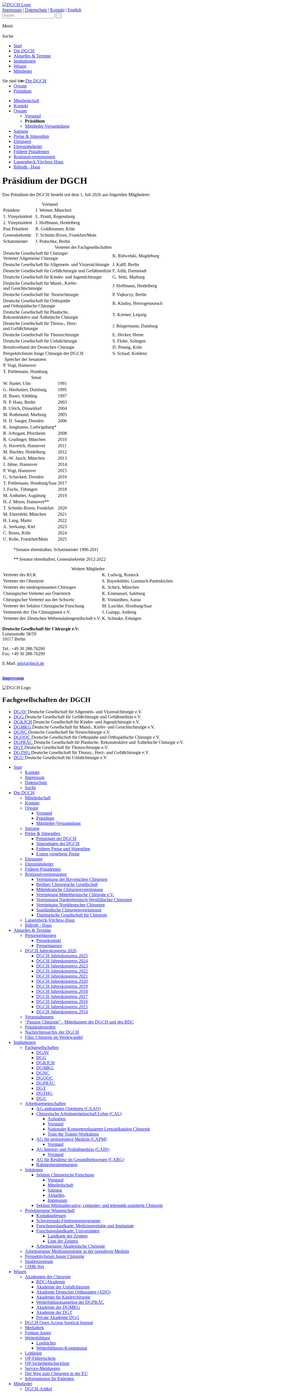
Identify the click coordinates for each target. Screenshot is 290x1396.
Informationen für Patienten (49, 1378)
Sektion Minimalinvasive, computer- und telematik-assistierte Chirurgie (99, 1205)
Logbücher (46, 1343)
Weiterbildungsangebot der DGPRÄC (70, 1302)
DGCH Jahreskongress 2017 (62, 996)
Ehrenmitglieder (28, 146)
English (74, 9)
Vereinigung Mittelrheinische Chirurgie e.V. (75, 894)
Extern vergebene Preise (58, 853)
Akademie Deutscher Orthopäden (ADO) (73, 1292)
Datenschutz (36, 9)
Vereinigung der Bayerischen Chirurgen (71, 879)
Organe (20, 85)
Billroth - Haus (27, 166)
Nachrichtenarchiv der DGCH (52, 1032)
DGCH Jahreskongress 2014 (62, 1011)
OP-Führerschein (40, 1358)
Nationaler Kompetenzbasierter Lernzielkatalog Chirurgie (99, 1129)
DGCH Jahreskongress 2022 (62, 971)
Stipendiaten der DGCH (58, 843)
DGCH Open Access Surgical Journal (59, 1322)
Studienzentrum (39, 1261)
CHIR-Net (34, 1266)
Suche (30, 787)
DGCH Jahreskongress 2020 (62, 981)
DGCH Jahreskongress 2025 (62, 955)
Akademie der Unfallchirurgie (63, 1286)
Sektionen (34, 1169)
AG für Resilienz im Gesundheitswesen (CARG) (80, 1159)
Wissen (20, 66)
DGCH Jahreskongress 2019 (62, 986)
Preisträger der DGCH (56, 838)
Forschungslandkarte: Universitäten (67, 1230)
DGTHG (22, 752)
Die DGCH (24, 50)
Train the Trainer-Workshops (73, 1134)
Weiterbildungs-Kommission (61, 1348)
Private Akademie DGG (57, 1317)
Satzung (21, 131)
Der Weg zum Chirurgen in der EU (56, 1373)
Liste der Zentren (63, 1241)
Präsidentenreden (40, 1027)
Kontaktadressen (51, 1215)
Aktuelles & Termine (32, 55)
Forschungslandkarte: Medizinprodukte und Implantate (85, 1225)
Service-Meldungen (42, 1368)
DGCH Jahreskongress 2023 (62, 966)
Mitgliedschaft (26, 100)
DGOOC (22, 737)
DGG (19, 716)
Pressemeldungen (40, 935)
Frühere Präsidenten (31, 151)
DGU (19, 757)
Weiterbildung (37, 1337)
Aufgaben (56, 1118)
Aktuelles (56, 1195)
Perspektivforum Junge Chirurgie (54, 1256)
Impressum (12, 9)
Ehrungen (22, 141)
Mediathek (34, 1327)
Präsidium (22, 91)
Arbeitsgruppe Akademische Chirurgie (70, 1246)
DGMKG (23, 727)
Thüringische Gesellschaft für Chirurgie (71, 915)
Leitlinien (33, 1353)
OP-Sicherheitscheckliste (47, 1363)
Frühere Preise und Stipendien (63, 848)
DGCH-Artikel (38, 1388)
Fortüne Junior (38, 1332)
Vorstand (33, 116)
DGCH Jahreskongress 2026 (50, 950)
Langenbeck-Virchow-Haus (38, 161)
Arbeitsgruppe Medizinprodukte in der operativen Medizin (77, 1251)
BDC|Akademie (50, 1281)
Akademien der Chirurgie (48, 1276)
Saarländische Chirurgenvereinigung (68, 909)
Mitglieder (23, 71)
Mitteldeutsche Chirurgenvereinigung (69, 889)
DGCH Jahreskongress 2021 (62, 976)
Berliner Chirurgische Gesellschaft (67, 884)
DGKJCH (23, 722)
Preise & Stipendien (31, 136)
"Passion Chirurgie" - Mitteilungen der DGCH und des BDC (79, 1022)
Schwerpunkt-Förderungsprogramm (68, 1220)
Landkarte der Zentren (68, 1236)
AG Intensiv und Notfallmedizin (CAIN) (72, 1149)
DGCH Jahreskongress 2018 (62, 991)
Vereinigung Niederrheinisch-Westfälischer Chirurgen (84, 899)
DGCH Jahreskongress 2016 (62, 1001)
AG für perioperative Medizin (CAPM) (71, 1139)
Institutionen (25, 61)
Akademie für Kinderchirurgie (63, 1297)
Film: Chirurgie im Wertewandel (54, 1037)
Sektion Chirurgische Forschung (65, 1174)
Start (18, 45)
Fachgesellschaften (42, 1047)
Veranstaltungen (39, 1016)
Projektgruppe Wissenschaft (49, 1210)
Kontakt (57, 9)
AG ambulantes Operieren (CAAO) (68, 1108)
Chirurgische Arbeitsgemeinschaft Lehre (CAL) (78, 1113)
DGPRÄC (24, 742)
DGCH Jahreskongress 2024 (62, 960)
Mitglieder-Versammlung (47, 126)
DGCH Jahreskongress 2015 (62, 1006)
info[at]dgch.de (30, 663)
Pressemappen (49, 945)
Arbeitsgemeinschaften (45, 1103)
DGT (19, 747)
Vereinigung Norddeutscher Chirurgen (70, 904)
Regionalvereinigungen (34, 156)
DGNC (21, 732)
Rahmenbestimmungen (56, 1164)
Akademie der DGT (54, 1312)
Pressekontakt (48, 940)
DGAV (21, 711)
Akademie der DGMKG (58, 1307)
